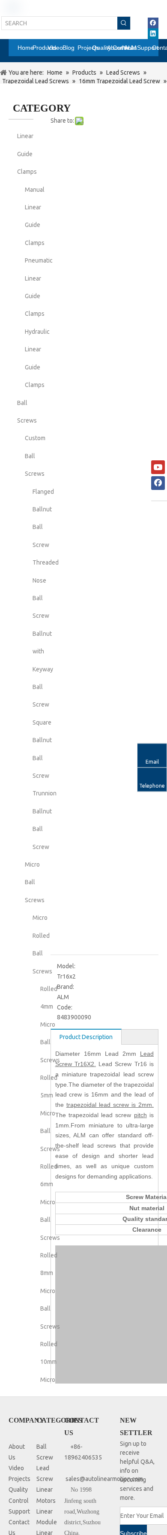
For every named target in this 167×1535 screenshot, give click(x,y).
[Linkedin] (153, 33)
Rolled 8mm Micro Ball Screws (50, 1291)
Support (19, 1511)
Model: (66, 966)
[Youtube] (158, 467)
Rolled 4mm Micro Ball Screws (50, 1024)
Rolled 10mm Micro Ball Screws (50, 1380)
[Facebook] (153, 23)
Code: (64, 1007)
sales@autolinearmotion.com (104, 1478)
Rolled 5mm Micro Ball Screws (50, 1113)
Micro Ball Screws (35, 882)
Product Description (86, 1036)
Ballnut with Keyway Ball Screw (43, 669)
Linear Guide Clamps (27, 154)
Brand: (65, 986)
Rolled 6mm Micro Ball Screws (50, 1202)
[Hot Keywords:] (123, 23)
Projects (19, 1478)
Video (16, 1468)
